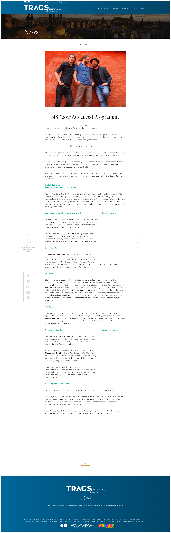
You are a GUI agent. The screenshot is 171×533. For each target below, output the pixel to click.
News (134, 9)
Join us (141, 9)
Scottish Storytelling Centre (43, 2)
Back (85, 463)
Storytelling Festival (60, 2)
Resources (126, 9)
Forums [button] (115, 9)
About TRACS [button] (102, 9)
